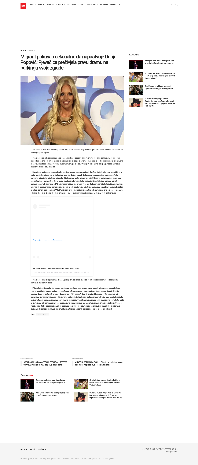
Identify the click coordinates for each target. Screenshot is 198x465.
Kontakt (33, 449)
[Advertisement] (99, 29)
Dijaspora (71, 4)
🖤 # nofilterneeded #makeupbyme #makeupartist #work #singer (56, 269)
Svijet (81, 4)
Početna (23, 50)
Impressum (24, 449)
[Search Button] (176, 4)
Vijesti (33, 4)
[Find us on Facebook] (171, 4)
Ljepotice (60, 4)
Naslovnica (31, 50)
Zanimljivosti (92, 4)
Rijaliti (41, 4)
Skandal (50, 4)
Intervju (104, 4)
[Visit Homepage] (23, 4)
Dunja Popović (42, 314)
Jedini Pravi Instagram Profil (52, 272)
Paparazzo (115, 4)
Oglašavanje (42, 449)
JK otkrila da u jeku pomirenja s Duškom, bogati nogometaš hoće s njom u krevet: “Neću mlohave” (104, 382)
